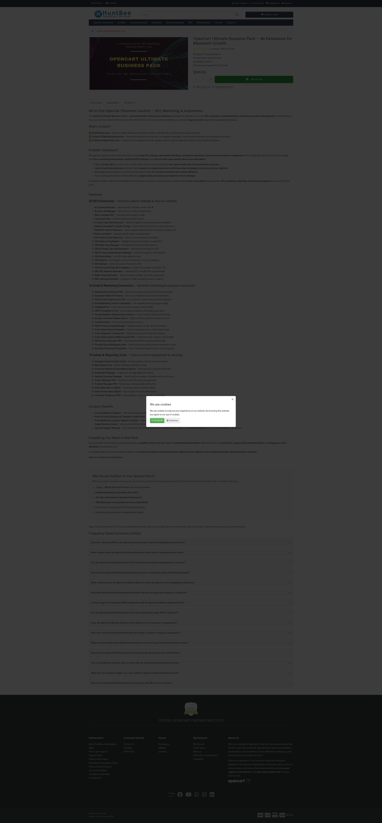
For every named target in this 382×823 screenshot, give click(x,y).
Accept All (158, 420)
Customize (173, 420)
